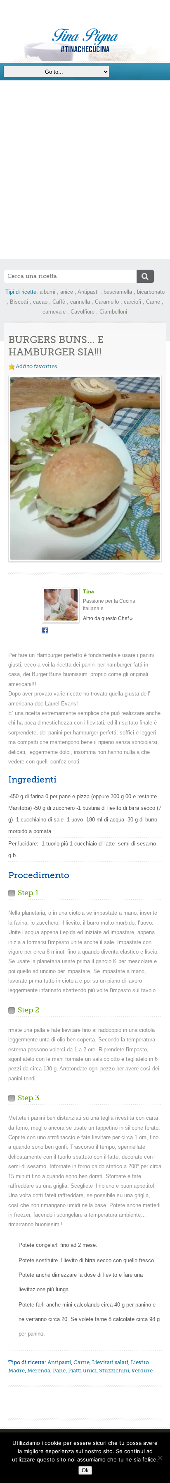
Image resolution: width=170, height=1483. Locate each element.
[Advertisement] (85, 170)
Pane (59, 1370)
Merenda (38, 1370)
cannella (80, 302)
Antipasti (88, 292)
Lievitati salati (110, 1362)
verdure (142, 1370)
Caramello (107, 302)
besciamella (118, 292)
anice (66, 292)
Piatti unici (82, 1370)
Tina (88, 591)
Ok (85, 1470)
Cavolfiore (82, 312)
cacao (40, 302)
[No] (160, 1458)
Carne (153, 302)
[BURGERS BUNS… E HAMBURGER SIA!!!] (84, 468)
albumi (47, 292)
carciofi (132, 302)
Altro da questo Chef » (108, 618)
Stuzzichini (114, 1370)
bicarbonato (151, 292)
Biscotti (19, 302)
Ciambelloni (113, 312)
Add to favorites (36, 366)
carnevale (54, 312)
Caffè (58, 302)
